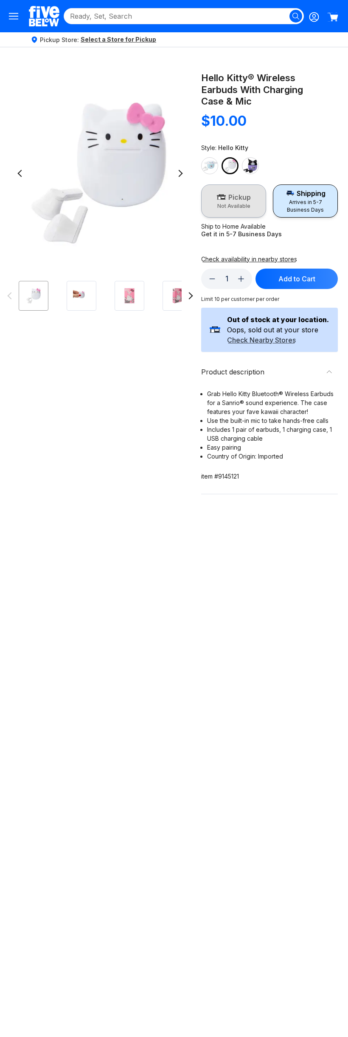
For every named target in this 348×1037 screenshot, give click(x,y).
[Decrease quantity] (212, 278)
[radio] (233, 201)
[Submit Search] (295, 16)
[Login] (314, 17)
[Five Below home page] (44, 16)
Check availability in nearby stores (249, 259)
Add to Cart (296, 279)
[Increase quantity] (241, 278)
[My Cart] (333, 17)
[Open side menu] (13, 16)
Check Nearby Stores (261, 340)
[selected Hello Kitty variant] (230, 165)
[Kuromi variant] (250, 165)
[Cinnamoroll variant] (209, 165)
